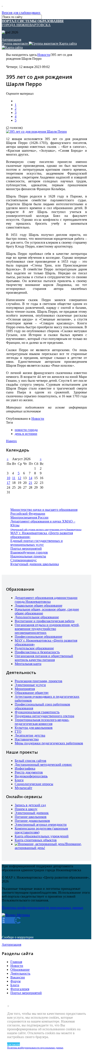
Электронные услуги (30, 685)
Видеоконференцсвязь (31, 776)
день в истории (26, 434)
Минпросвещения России (29, 517)
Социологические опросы (34, 784)
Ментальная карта (28, 664)
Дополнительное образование (37, 617)
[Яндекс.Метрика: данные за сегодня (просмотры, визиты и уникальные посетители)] (16, 915)
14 (30, 478)
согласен (13, 1044)
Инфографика (25, 768)
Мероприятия (25, 689)
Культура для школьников (34, 727)
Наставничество (27, 739)
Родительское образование (34, 648)
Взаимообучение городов (29, 552)
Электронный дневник (32, 813)
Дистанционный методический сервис (43, 764)
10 (8, 478)
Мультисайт (23, 788)
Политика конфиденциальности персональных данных (35, 1047)
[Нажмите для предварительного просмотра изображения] (36, 131)
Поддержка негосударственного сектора (44, 716)
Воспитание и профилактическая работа (44, 621)
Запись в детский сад (30, 805)
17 (8, 483)
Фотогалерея (19, 989)
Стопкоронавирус (23, 560)
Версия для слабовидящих (21, 12)
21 (30, 483)
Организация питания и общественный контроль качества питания (44, 658)
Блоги (19, 780)
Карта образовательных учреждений (42, 836)
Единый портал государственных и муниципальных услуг (36, 542)
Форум (15, 981)
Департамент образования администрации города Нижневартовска (46, 599)
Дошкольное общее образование (38, 605)
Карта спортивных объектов (36, 840)
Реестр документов (29, 772)
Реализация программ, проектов (38, 681)
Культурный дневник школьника (34, 564)
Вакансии (17, 977)
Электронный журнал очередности (41, 824)
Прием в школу (26, 809)
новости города (26, 430)
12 (19, 478)
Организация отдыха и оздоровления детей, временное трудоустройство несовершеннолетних (47, 629)
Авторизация (11, 39)
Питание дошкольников (32, 820)
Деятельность (20, 973)
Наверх (11, 441)
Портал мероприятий (26, 548)
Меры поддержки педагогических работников (49, 743)
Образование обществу (32, 693)
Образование (20, 969)
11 (13, 478)
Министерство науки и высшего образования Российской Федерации (43, 511)
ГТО (18, 731)
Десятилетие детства (30, 735)
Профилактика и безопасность (37, 652)
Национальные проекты (28, 556)
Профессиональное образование (38, 636)
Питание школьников (30, 817)
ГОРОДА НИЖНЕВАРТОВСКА (33, 23)
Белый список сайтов (30, 760)
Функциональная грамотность (37, 712)
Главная (16, 962)
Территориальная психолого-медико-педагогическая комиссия (42, 722)
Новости (43, 55)
